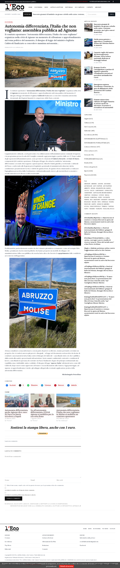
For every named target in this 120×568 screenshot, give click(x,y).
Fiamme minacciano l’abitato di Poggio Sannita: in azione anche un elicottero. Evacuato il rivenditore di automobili (104, 103)
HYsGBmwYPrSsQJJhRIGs (94, 238)
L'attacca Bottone (56, 7)
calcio (92, 190)
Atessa (93, 188)
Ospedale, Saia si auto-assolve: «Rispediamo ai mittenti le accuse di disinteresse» (37, 504)
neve (99, 201)
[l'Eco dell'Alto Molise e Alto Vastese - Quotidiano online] (15, 7)
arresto (87, 188)
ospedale (105, 201)
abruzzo (94, 183)
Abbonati (98, 7)
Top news (87, 175)
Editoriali (8, 549)
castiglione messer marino (102, 192)
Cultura (86, 123)
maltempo (97, 199)
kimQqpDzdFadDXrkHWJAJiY (95, 297)
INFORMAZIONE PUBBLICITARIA (95, 143)
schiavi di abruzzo (103, 204)
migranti (104, 199)
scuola (86, 206)
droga (107, 195)
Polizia (111, 201)
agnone (100, 183)
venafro (92, 208)
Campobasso (99, 190)
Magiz (86, 248)
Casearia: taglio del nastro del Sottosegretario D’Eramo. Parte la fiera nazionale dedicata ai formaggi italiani (104, 56)
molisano (87, 201)
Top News (105, 528)
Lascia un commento (11, 441)
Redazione (45, 545)
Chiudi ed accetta (66, 566)
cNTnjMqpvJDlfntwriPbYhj (94, 254)
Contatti (90, 7)
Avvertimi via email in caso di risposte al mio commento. (20, 490)
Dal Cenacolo (88, 127)
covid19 (101, 195)
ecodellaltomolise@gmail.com (89, 541)
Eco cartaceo (79, 7)
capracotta (109, 190)
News (46, 7)
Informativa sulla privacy (87, 538)
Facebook (83, 545)
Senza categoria (89, 167)
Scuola (86, 163)
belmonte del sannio (103, 188)
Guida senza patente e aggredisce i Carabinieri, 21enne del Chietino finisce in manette (104, 42)
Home (30, 7)
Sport (86, 171)
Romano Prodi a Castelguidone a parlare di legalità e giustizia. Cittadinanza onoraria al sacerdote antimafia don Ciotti (104, 72)
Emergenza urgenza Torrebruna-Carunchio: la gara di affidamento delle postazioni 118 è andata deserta (103, 88)
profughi (87, 204)
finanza (86, 197)
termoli (104, 206)
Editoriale (69, 7)
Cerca (112, 14)
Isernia (86, 199)
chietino (87, 195)
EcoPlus (112, 528)
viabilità (99, 208)
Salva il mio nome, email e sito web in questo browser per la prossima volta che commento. (35, 485)
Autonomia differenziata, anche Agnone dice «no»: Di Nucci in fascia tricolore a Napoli (16, 413)
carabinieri (88, 192)
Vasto (86, 208)
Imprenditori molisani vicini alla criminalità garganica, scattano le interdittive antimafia (45, 506)
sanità (94, 204)
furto (100, 197)
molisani (111, 199)
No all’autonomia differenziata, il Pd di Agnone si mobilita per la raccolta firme (42, 413)
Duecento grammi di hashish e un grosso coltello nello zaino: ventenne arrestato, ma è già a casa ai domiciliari (59, 14)
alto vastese (97, 186)
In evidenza (38, 7)
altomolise (88, 186)
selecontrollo (95, 206)
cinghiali (94, 195)
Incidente (106, 197)
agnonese (107, 183)
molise (94, 201)
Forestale (93, 197)
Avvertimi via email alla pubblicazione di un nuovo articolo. (20, 495)
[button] (43, 125)
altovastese (107, 186)
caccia (86, 190)
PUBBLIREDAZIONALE (92, 159)
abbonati (87, 183)
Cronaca (7, 538)
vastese (111, 206)
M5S (91, 199)
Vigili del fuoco (108, 208)
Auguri (86, 119)
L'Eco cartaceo (89, 151)
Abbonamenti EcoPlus (49, 541)
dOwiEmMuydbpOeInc (92, 218)
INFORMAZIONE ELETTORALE (94, 139)
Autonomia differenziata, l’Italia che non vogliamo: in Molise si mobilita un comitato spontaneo (68, 413)
